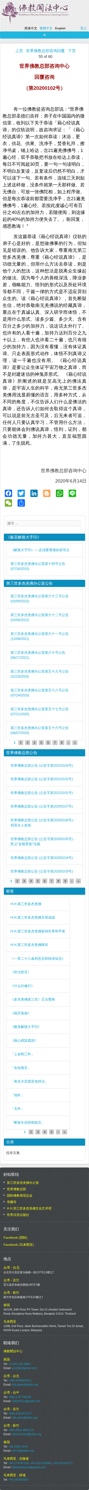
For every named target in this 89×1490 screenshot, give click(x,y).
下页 (72, 51)
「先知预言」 (20, 1068)
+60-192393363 (18, 1479)
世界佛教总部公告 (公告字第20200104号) (41, 858)
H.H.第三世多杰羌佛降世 (29, 945)
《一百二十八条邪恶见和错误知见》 (37, 958)
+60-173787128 (18, 1463)
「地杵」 (17, 1095)
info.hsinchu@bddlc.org (26, 1434)
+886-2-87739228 (19, 1397)
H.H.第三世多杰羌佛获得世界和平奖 (37, 931)
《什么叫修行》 (22, 986)
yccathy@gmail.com (24, 1368)
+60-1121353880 (40, 1463)
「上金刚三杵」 (22, 1054)
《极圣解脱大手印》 (25, 1027)
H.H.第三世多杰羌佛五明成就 (32, 917)
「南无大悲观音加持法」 (29, 1081)
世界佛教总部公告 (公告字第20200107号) (41, 806)
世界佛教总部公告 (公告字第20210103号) (41, 765)
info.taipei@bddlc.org (25, 1384)
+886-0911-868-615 (20, 1430)
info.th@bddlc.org (23, 1450)
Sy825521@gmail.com (26, 1401)
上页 (19, 51)
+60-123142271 (63, 1463)
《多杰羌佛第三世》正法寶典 (32, 999)
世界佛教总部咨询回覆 (45, 51)
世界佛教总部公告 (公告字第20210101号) (41, 793)
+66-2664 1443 (18, 1446)
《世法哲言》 (20, 972)
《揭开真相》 (20, 1013)
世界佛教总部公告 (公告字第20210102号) (41, 779)
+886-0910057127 (20, 1413)
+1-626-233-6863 (19, 1364)
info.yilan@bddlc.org (24, 1417)
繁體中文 (46, 28)
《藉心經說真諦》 (24, 1040)
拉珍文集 (13, 1153)
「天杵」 (17, 1109)
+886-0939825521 (20, 1380)
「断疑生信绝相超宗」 (27, 1122)
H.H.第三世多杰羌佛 (25, 904)
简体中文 (30, 28)
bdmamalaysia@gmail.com (29, 1467)
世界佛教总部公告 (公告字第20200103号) (41, 871)
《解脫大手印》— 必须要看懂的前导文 (40, 550)
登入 (83, 28)
